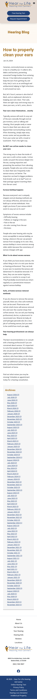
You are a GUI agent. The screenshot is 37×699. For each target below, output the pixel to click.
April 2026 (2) (12, 405)
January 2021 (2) (13, 577)
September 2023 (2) (14, 490)
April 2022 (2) (12, 536)
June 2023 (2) (12, 498)
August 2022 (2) (13, 525)
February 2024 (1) (13, 476)
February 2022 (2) (13, 542)
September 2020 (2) (14, 588)
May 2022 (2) (12, 534)
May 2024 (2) (12, 468)
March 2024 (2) (12, 474)
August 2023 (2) (13, 493)
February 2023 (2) (13, 509)
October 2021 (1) (13, 553)
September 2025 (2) (14, 425)
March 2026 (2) (12, 408)
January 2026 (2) (13, 414)
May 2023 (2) (12, 501)
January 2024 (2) (13, 479)
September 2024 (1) (14, 457)
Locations (18, 642)
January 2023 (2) (13, 512)
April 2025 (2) (12, 438)
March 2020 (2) (12, 599)
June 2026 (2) (12, 400)
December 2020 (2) (14, 580)
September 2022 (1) (14, 523)
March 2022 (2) (12, 539)
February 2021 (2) (13, 575)
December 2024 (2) (14, 449)
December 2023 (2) (14, 482)
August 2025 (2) (13, 427)
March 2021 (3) (12, 572)
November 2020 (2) (14, 583)
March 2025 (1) (12, 441)
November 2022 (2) (14, 517)
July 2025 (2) (12, 430)
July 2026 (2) (12, 397)
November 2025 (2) (14, 419)
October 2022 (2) (13, 520)
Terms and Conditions (18, 690)
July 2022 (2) (12, 528)
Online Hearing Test (18, 684)
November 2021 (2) (14, 550)
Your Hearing (18, 631)
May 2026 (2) (12, 403)
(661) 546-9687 (18, 664)
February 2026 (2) (13, 411)
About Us (18, 623)
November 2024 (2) (14, 452)
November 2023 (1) (14, 485)
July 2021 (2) (12, 561)
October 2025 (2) (13, 422)
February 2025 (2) (13, 444)
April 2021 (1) (12, 569)
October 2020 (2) (13, 585)
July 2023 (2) (12, 495)
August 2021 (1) (13, 558)
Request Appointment (18, 19)
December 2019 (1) (14, 602)
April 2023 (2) (12, 504)
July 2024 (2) (12, 463)
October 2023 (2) (13, 487)
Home (18, 619)
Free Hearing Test (18, 13)
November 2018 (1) (14, 605)
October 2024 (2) (13, 455)
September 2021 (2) (14, 555)
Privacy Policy (18, 687)
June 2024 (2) (12, 465)
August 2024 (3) (13, 460)
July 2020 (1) (12, 594)
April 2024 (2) (12, 471)
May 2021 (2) (12, 566)
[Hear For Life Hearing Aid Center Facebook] (18, 671)
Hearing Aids (18, 635)
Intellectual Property (18, 695)
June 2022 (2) (12, 531)
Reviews (18, 638)
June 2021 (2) (12, 564)
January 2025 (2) (13, 446)
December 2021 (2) (14, 547)
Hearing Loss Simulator (19, 693)
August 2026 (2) (13, 394)
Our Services (18, 627)
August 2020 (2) (13, 591)
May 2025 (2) (12, 435)
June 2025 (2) (12, 433)
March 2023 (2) (12, 506)
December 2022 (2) (14, 515)
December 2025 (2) (14, 416)
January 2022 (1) (13, 545)
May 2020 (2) (12, 596)
